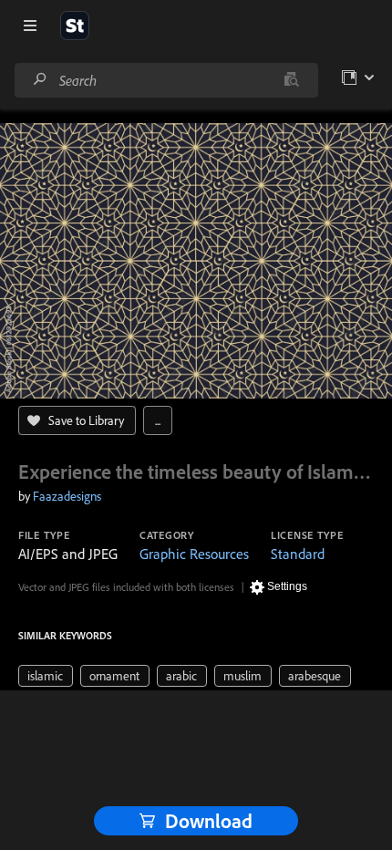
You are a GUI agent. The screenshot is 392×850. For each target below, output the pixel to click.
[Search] (40, 80)
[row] (45, 676)
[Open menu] (30, 25)
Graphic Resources (194, 553)
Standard (298, 553)
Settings (287, 586)
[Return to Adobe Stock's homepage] (74, 25)
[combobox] (166, 80)
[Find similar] (291, 80)
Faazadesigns (67, 496)
